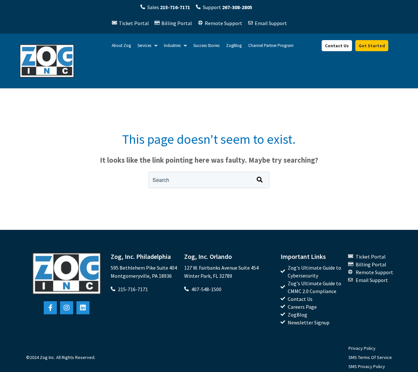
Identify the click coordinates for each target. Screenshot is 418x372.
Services (144, 45)
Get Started (372, 46)
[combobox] (209, 180)
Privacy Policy (362, 348)
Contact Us (337, 46)
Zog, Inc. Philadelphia (141, 256)
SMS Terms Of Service (370, 357)
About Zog (121, 45)
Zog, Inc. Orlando (208, 256)
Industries (172, 45)
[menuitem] (314, 271)
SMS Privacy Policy (366, 366)
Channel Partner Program (271, 45)
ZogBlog (234, 45)
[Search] (259, 180)
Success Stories (206, 45)
